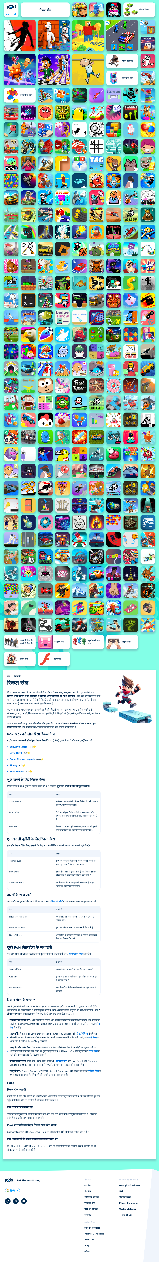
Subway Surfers (18, 747)
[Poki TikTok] (8, 1201)
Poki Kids (89, 1240)
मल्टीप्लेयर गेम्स (76, 954)
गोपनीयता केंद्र (125, 1197)
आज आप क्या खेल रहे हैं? (14, 14)
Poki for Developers (94, 1234)
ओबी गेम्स (92, 1037)
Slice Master (17, 771)
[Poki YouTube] (24, 1201)
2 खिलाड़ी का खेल (91, 1197)
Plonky (13, 765)
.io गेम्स (87, 1191)
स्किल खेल (17, 676)
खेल (8, 676)
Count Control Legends (22, 759)
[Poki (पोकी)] (11, 7)
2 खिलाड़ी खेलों (56, 901)
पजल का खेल (89, 1203)
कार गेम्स (87, 1185)
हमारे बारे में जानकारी (92, 1228)
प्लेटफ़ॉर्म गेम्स (82, 1034)
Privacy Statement (128, 1203)
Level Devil (16, 753)
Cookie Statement (128, 1209)
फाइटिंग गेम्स (61, 1061)
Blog (86, 1246)
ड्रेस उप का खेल (91, 1209)
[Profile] (7, 14)
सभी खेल (87, 1215)
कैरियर (87, 1252)
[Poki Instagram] (16, 1201)
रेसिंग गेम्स (93, 1051)
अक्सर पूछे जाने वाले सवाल (129, 1185)
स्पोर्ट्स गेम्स (93, 1071)
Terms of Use (125, 1215)
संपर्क (121, 1191)
